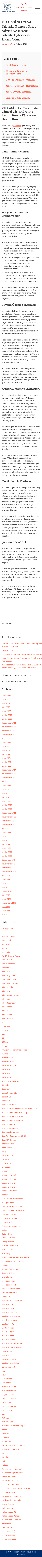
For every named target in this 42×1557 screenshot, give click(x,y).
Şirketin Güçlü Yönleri (18, 98)
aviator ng (6, 1077)
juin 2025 (5, 699)
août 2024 (6, 738)
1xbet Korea (7, 1007)
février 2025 (7, 715)
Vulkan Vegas (8, 1508)
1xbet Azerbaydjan (10, 983)
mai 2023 (6, 793)
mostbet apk (7, 1304)
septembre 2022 (9, 824)
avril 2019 (6, 915)
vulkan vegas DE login (11, 1516)
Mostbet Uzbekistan (10, 1363)
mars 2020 (6, 899)
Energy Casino (8, 1241)
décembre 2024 (9, 723)
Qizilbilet (5, 1437)
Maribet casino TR (9, 1292)
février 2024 (7, 762)
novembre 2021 (8, 864)
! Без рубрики (7, 928)
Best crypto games (10, 1132)
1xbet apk (6, 971)
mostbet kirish (8, 1335)
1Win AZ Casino (8, 936)
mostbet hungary (9, 1320)
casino (4, 1171)
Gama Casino (8, 1249)
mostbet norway (9, 1339)
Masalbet (6, 1296)
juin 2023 (5, 789)
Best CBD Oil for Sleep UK (13, 1120)
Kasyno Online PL (9, 1273)
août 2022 (6, 828)
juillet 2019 (6, 911)
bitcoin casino (8, 1144)
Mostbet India (8, 1328)
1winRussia (6, 967)
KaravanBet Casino (10, 1269)
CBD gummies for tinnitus (13, 1210)
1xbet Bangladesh (9, 987)
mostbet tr (6, 1355)
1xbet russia (7, 1014)
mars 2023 (6, 801)
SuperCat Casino (9, 1476)
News (4, 1375)
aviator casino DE (9, 1061)
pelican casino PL (9, 1398)
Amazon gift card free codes (14, 1050)
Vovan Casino (8, 1504)
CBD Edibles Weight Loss (12, 1198)
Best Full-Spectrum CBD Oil (14, 1136)
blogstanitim (7, 1155)
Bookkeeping (7, 1167)
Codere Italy (7, 1222)
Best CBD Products (10, 1128)
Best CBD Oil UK (8, 1124)
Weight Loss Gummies (11, 1519)
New (3, 1371)
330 (3, 1034)
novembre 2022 (9, 817)
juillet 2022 (6, 832)
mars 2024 (6, 758)
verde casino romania (11, 1500)
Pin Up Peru (7, 1410)
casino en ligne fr (9, 1175)
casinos (5, 1195)
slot (3, 1461)
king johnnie (7, 1277)
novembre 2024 (9, 727)
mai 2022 (6, 840)
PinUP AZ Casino (9, 1422)
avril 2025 (6, 707)
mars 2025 (6, 711)
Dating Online (8, 1234)
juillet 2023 (6, 785)
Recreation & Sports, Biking (13, 1445)
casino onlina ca (9, 1179)
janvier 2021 (7, 891)
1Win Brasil (6, 940)
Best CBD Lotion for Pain (12, 1116)
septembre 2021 (9, 871)
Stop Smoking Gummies (12, 1473)
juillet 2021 (6, 879)
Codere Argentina (9, 1218)
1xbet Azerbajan (9, 979)
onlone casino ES (9, 1390)
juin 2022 (5, 836)
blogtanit (6, 1159)
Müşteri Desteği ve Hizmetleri (22, 86)
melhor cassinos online (12, 1300)
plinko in (5, 1433)
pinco (4, 1414)
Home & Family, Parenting (13, 1261)
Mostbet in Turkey (10, 1324)
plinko (4, 1430)
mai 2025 (6, 703)
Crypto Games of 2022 (12, 1226)
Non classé (6, 1382)
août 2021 (6, 875)
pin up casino (7, 1402)
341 (3, 1038)
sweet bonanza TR (10, 1480)
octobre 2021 (7, 868)
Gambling (6, 1253)
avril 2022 (6, 844)
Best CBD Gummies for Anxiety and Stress (20, 1108)
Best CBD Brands (9, 1104)
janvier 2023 (7, 809)
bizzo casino (7, 1148)
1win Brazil (6, 944)
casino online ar (8, 1183)
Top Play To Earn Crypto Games (16, 1488)
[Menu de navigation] (37, 7)
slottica (5, 1465)
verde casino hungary (11, 1496)
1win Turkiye (7, 960)
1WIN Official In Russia (11, 956)
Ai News (5, 1046)
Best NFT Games (9, 1140)
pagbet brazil (8, 1394)
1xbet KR (5, 1010)
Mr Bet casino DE (9, 1367)
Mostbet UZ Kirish (9, 1359)
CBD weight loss (9, 1214)
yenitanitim (7, 1523)
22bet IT (5, 1030)
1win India (6, 952)
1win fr (4, 948)
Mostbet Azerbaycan (11, 1316)
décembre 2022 (9, 813)
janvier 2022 (7, 856)
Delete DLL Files (8, 1238)
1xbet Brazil (6, 991)
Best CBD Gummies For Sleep (14, 1112)
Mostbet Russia (8, 1351)
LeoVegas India (8, 1281)
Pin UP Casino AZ (9, 1406)
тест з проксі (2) (8, 1531)
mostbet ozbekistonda (12, 1343)
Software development (12, 1469)
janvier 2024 (7, 766)
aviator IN (6, 1069)
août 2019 (6, 907)
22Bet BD (6, 1026)
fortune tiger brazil (10, 1245)
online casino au (9, 1386)
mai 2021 (5, 887)
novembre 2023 (9, 774)
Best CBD (6, 1101)
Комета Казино (8, 1527)
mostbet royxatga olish (12, 1347)
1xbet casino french (10, 995)
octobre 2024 (8, 730)
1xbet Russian (7, 1018)
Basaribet (6, 1089)
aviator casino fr (9, 1065)
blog (4, 1151)
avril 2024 (6, 754)
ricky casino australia (11, 1449)
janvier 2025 (7, 719)
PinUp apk (6, 1418)
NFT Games (7, 1379)
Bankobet (6, 1085)
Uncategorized (8, 1492)
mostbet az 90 (8, 1308)
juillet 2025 (6, 695)
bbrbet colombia (9, 1093)
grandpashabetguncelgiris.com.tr (16, 1257)
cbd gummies (8, 1202)
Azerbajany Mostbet (11, 1081)
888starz (6, 1042)
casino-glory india (9, 1191)
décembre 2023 (9, 770)
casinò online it (8, 1187)
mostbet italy (8, 1332)
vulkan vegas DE (9, 1512)
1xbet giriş (6, 999)
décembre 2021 (8, 860)
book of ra (6, 1163)
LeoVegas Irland (9, 1285)
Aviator (5, 1054)
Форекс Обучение (9, 1539)
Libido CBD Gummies (11, 1288)
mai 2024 (6, 750)
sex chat (5, 1457)
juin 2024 (5, 746)
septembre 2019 (9, 903)
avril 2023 (6, 797)
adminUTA (9, 44)
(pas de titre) (8, 650)
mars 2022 (6, 848)
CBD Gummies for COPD (12, 1206)
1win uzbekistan (8, 963)
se (3, 1453)
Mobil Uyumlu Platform (18, 92)
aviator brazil (7, 1057)
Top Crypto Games (10, 1484)
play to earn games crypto (13, 1426)
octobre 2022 (8, 821)
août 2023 (6, 781)
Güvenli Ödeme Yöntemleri (20, 80)
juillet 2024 (6, 742)
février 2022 (7, 852)
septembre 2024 (9, 734)
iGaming (5, 1265)
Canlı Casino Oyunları (17, 65)
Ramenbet (6, 1441)
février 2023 (7, 805)
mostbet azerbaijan (10, 1312)
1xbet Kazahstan (9, 1003)
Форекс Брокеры (9, 1535)
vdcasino (17, 125)
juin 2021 (5, 883)
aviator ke (6, 1073)
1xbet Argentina (8, 975)
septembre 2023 (9, 777)
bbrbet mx (6, 1097)
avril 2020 (6, 895)
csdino (4, 1230)
